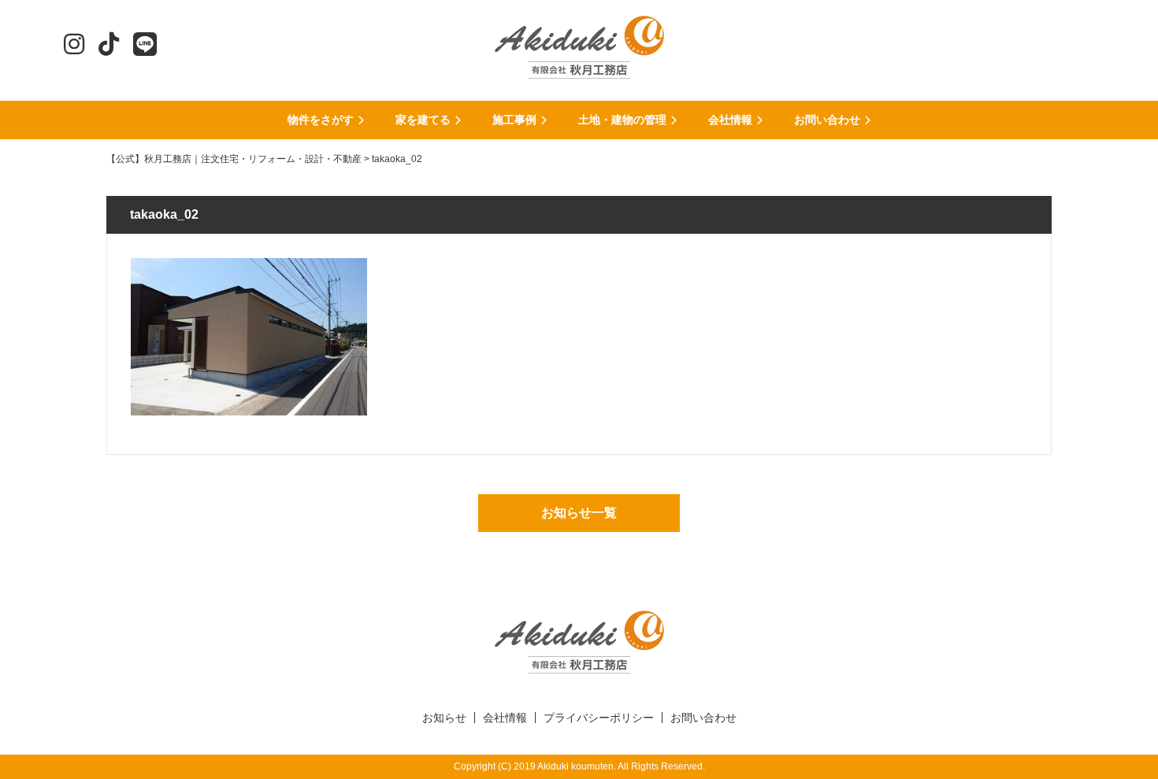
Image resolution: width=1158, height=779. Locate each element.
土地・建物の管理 (622, 119)
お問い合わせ (827, 119)
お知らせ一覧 (579, 512)
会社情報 (730, 119)
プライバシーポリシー (599, 717)
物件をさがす (321, 119)
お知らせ (444, 717)
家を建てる (423, 119)
